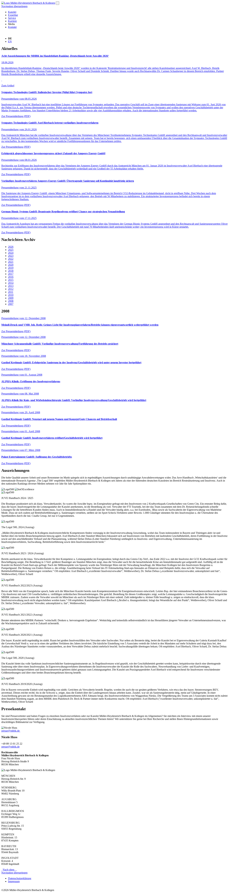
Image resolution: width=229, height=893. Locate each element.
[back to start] (28, 3)
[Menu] (57, 3)
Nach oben (9, 869)
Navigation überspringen (14, 6)
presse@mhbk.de (10, 730)
